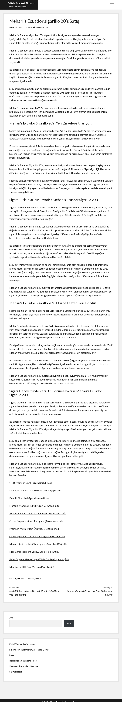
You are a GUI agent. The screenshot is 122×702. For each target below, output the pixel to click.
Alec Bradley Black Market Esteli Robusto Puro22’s (37, 513)
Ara (11, 617)
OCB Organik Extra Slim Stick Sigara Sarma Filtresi (37, 536)
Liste (11, 655)
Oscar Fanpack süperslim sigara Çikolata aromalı (36, 521)
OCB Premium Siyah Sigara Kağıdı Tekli (30, 482)
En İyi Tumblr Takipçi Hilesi (22, 644)
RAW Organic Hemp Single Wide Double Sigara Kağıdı (39, 559)
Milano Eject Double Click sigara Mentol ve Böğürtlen (38, 543)
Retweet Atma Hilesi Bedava (23, 666)
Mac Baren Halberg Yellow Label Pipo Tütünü (34, 551)
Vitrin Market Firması (21, 3)
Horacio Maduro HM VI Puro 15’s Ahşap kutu (34, 505)
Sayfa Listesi (15, 671)
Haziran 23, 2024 (25, 27)
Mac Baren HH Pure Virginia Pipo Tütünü (31, 566)
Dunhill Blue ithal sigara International (29, 498)
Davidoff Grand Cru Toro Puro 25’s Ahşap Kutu (35, 490)
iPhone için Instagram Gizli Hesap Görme (29, 649)
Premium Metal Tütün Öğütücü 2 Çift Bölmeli (34, 528)
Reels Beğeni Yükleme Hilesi (23, 660)
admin (11, 27)
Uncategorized (34, 578)
